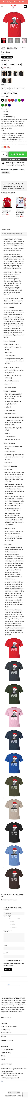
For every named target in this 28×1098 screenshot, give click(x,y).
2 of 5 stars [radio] (14, 918)
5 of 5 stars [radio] (7, 927)
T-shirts (16, 47)
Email (6, 953)
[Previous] (3, 24)
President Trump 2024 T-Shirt (6, 211)
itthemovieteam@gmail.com (14, 1073)
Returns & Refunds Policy (9, 1026)
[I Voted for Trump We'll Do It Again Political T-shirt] (21, 202)
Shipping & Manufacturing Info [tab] (12, 233)
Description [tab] (6, 229)
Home (3, 47)
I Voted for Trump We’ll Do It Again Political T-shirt (20, 212)
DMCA (3, 1056)
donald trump (5, 172)
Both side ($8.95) (10, 116)
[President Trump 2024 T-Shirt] (7, 202)
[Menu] (2, 6)
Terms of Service (6, 1033)
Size (2, 84)
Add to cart (17, 154)
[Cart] (25, 6)
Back (6, 114)
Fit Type (3, 60)
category (8, 186)
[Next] (24, 24)
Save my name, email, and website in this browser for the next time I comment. (14, 963)
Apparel (9, 47)
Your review (7, 931)
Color (3, 96)
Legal (3, 1059)
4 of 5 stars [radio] (7, 924)
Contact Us (4, 1046)
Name (6, 945)
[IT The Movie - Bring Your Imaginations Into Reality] (13, 6)
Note (2, 130)
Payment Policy (6, 1052)
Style (3, 68)
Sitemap (3, 1036)
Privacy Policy (5, 1029)
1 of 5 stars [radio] (6, 918)
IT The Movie (18, 998)
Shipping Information (7, 1049)
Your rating (7, 916)
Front (6, 111)
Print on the (4, 109)
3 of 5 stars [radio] (7, 921)
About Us (4, 1023)
